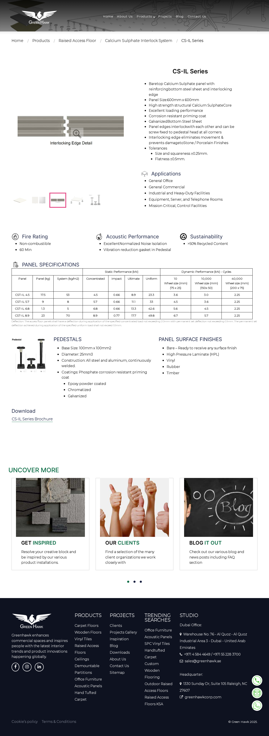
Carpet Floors (86, 626)
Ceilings (82, 659)
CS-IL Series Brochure (32, 419)
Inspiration (119, 639)
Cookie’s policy (25, 722)
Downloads (120, 652)
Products (144, 16)
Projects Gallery (123, 632)
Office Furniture (88, 679)
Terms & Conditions (59, 722)
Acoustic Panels (88, 686)
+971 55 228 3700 (227, 654)
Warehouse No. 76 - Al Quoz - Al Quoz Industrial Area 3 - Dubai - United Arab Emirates (213, 641)
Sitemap (117, 673)
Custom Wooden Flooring (152, 670)
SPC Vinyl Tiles (157, 644)
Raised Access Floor (77, 40)
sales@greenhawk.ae (203, 661)
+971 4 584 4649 (197, 654)
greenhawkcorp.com (203, 697)
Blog (179, 16)
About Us (125, 16)
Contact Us (197, 16)
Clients (116, 626)
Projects (165, 16)
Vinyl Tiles (83, 639)
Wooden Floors (88, 632)
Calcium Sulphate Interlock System (138, 40)
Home (108, 16)
